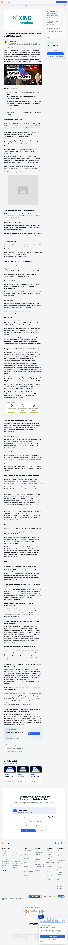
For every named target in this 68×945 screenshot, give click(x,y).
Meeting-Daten (61, 853)
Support (59, 867)
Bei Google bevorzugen (33, 749)
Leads (28, 704)
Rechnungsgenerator (29, 871)
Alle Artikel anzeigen (34, 762)
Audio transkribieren (27, 857)
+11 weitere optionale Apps (33, 821)
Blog (58, 850)
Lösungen (29, 2)
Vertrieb (37, 857)
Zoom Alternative (50, 862)
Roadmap (59, 872)
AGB (58, 879)
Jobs (58, 855)
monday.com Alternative (49, 876)
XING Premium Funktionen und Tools (53, 29)
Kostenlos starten (54, 53)
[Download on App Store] (33, 924)
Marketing (37, 859)
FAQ (48, 37)
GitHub (59, 865)
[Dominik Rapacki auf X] (10, 47)
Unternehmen (44, 2)
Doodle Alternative (49, 859)
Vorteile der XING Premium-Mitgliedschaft (53, 22)
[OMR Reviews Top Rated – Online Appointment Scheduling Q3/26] (41, 912)
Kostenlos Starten (61, 2)
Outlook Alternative (49, 851)
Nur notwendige (52, 939)
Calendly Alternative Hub (50, 880)
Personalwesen (39, 861)
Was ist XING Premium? (52, 15)
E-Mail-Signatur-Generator (28, 874)
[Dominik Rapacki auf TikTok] (13, 47)
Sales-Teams (21, 517)
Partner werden (61, 860)
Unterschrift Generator (27, 853)
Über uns (59, 857)
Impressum (60, 877)
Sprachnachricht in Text (28, 861)
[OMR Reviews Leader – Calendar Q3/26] (34, 912)
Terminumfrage (28, 850)
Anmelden (52, 2)
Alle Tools (26, 877)
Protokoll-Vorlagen (26, 865)
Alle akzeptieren (53, 936)
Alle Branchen (38, 873)
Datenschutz (60, 881)
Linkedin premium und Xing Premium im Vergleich (54, 32)
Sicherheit (59, 874)
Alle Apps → (4, 870)
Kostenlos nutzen (33, 733)
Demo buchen (42, 830)
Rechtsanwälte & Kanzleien (39, 869)
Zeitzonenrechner (28, 869)
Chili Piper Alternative (49, 865)
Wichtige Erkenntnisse (52, 13)
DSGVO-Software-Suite (39, 851)
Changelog (59, 869)
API (58, 862)
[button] (29, 825)
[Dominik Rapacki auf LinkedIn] (8, 47)
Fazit (48, 35)
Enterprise (37, 854)
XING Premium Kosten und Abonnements (52, 18)
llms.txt (59, 884)
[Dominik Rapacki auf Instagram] (12, 47)
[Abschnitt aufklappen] (62, 17)
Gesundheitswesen (39, 864)
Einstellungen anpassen (44, 941)
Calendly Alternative (49, 855)
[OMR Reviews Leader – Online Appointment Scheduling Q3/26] (26, 912)
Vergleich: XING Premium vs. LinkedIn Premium (55, 25)
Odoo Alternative (50, 869)
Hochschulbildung (39, 866)
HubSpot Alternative (49, 872)
